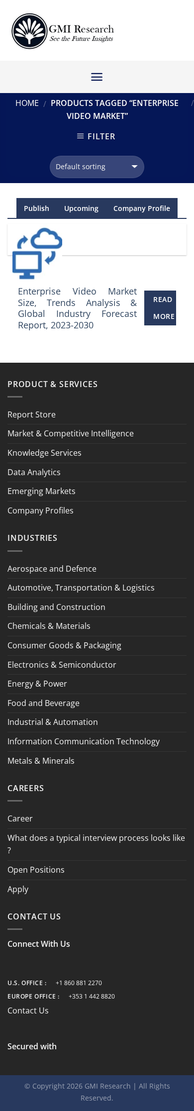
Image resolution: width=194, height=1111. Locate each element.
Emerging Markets (41, 491)
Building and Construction (56, 607)
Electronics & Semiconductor (61, 664)
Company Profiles (40, 510)
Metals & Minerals (41, 760)
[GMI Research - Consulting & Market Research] (62, 30)
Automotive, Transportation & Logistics (81, 587)
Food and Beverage (43, 703)
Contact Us (28, 1010)
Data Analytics (34, 472)
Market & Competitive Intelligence (70, 433)
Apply (17, 889)
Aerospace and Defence (52, 568)
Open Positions (36, 869)
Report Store (31, 414)
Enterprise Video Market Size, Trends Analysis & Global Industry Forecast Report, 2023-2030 (77, 308)
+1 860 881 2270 (79, 983)
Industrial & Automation (52, 721)
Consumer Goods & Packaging (64, 645)
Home (27, 103)
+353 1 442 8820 (92, 996)
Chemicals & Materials (49, 625)
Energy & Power (37, 683)
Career (20, 818)
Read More (164, 308)
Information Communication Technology (83, 741)
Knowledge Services (44, 452)
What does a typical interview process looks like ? (96, 844)
